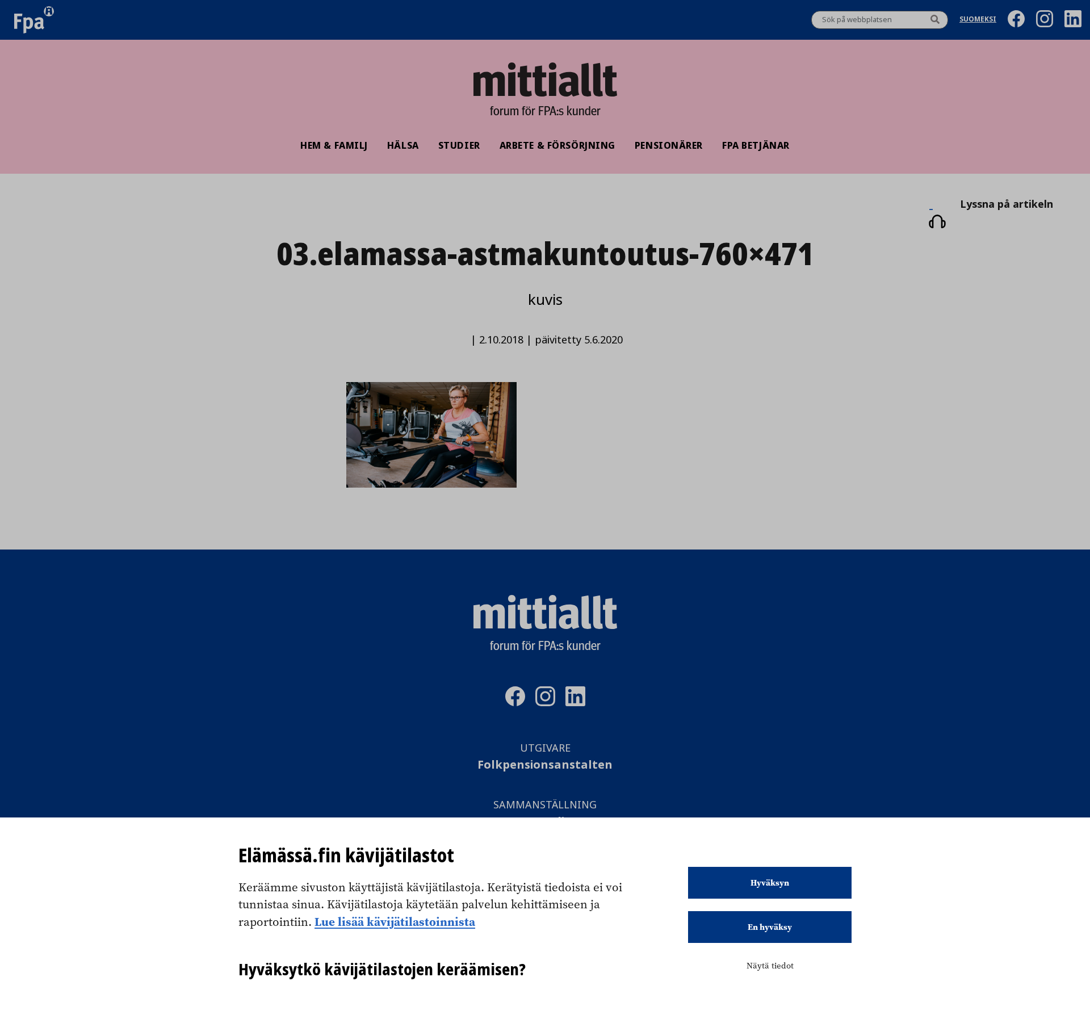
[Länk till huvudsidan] (545, 79)
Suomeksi (977, 20)
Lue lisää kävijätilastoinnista (395, 921)
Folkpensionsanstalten (545, 765)
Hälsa (403, 145)
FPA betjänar (756, 145)
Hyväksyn (770, 882)
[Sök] (935, 20)
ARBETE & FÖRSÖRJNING (557, 145)
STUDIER (459, 145)
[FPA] (34, 19)
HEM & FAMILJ (334, 145)
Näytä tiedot (770, 965)
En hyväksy (770, 927)
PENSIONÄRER (669, 145)
